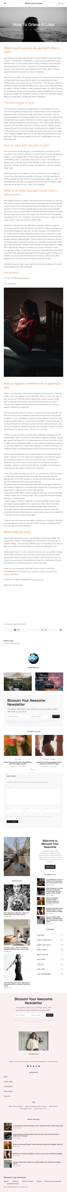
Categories (8, 1086)
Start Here (50, 867)
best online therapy (16, 1106)
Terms (39, 1181)
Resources (8, 1091)
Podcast (40, 964)
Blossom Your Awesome (33, 3)
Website (47, 808)
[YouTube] (39, 1066)
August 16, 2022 (12, 682)
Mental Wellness (43, 945)
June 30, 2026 (49, 923)
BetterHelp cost (26, 1108)
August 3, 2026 (50, 884)
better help (54, 1106)
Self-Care (33, 19)
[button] (62, 3)
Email (28, 808)
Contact (15, 1181)
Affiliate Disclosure (53, 1181)
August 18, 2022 (28, 29)
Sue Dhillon (14, 766)
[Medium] (33, 1066)
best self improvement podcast (36, 1106)
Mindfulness (17, 675)
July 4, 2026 (53, 766)
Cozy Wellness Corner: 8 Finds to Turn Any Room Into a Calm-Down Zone (54, 881)
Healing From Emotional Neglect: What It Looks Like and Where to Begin (49, 763)
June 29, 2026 (7, 916)
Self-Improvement (44, 974)
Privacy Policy (27, 1181)
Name (9, 808)
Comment (9, 787)
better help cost (40, 1108)
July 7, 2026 (22, 766)
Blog (6, 1077)
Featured (52, 759)
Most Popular (42, 954)
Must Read (41, 959)
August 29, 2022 (44, 682)
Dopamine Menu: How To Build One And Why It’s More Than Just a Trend (16, 948)
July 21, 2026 (49, 895)
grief (6, 643)
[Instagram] (36, 1066)
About (6, 1181)
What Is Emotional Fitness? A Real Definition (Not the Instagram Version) (18, 763)
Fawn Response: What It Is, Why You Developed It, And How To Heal (16, 913)
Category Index (13, 1184)
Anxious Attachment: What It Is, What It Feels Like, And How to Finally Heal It (54, 919)
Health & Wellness (49, 675)
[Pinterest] (30, 1066)
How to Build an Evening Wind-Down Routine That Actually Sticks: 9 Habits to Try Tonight (54, 890)
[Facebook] (28, 1066)
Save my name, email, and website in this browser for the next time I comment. (31, 816)
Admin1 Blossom (38, 29)
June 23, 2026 (7, 987)
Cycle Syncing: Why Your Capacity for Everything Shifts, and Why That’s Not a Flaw (17, 984)
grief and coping (15, 643)
